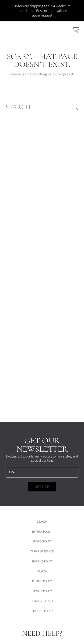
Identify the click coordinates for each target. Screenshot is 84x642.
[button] (8, 30)
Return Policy (42, 532)
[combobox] (42, 107)
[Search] (75, 107)
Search (42, 522)
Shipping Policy (42, 561)
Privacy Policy (42, 541)
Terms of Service (42, 551)
